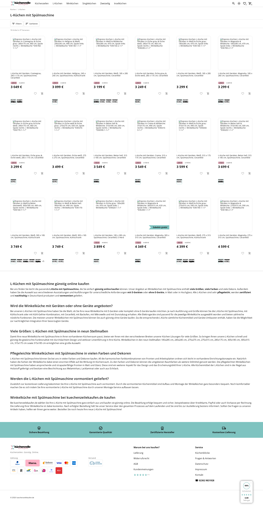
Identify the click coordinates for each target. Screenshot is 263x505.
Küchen (13, 9)
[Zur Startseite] (21, 3)
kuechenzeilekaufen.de (25, 497)
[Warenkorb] (42, 93)
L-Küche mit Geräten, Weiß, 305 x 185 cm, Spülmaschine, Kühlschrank (28, 236)
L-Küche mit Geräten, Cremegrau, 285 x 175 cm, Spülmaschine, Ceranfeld (26, 75)
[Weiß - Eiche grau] (179, 101)
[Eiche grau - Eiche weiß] (137, 101)
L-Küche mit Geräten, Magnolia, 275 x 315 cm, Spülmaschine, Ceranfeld (235, 236)
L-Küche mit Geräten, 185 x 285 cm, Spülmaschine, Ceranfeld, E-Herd (110, 236)
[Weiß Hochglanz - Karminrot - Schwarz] (38, 261)
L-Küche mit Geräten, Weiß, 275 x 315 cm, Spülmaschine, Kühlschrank (194, 236)
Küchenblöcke (202, 452)
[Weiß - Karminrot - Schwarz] (32, 261)
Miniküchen (72, 3)
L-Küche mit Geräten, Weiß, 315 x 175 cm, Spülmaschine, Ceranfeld (194, 156)
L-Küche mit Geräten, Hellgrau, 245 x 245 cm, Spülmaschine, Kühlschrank (69, 74)
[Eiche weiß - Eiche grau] (115, 101)
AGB (136, 463)
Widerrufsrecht (141, 458)
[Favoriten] (35, 93)
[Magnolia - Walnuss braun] (19, 261)
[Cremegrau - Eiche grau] (13, 101)
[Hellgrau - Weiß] (55, 101)
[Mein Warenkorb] (250, 3)
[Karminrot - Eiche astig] (108, 101)
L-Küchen (57, 3)
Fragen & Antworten (205, 458)
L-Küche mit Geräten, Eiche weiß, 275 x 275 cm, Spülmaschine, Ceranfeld (69, 156)
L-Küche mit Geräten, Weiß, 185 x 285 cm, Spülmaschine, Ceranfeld (111, 74)
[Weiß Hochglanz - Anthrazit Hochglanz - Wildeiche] (191, 261)
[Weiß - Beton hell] (102, 101)
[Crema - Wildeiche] (185, 101)
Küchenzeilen (42, 3)
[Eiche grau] (96, 261)
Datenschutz (201, 463)
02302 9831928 (206, 480)
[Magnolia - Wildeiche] (220, 101)
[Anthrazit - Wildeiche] (25, 261)
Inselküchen (120, 3)
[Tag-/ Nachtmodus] (239, 3)
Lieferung (138, 452)
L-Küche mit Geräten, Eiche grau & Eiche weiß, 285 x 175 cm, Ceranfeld (151, 74)
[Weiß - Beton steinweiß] (13, 261)
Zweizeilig (105, 3)
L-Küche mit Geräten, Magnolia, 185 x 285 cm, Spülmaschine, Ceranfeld (235, 74)
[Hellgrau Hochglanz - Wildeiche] (19, 101)
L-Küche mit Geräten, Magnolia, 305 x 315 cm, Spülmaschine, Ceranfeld (152, 236)
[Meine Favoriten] (244, 3)
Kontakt (199, 474)
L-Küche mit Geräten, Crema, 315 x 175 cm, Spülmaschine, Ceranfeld (151, 156)
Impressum (201, 469)
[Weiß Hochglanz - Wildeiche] (185, 261)
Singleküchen (89, 3)
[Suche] (233, 3)
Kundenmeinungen (143, 469)
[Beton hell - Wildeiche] (96, 181)
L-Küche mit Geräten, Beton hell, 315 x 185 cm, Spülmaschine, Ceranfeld (110, 156)
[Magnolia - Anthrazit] (227, 261)
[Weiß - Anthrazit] (61, 261)
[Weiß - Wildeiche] (96, 101)
